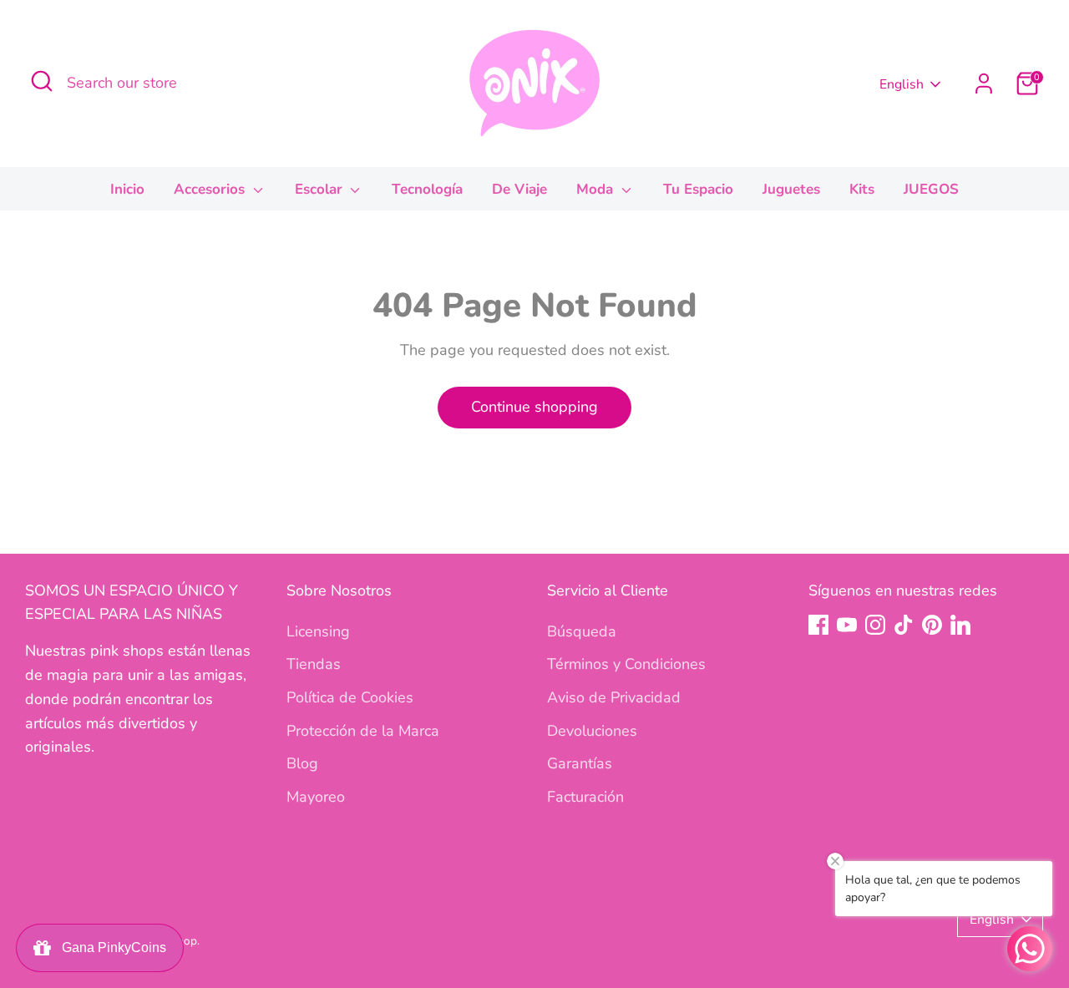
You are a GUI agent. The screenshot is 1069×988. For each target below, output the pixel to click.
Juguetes (791, 189)
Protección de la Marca (362, 731)
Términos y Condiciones (626, 664)
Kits (861, 189)
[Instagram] (875, 625)
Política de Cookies (349, 697)
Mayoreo (315, 797)
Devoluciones (592, 731)
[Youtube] (847, 625)
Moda (596, 189)
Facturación (585, 797)
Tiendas (313, 664)
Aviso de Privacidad (614, 697)
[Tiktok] (904, 625)
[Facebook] (818, 625)
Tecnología (427, 189)
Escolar (321, 189)
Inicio (127, 189)
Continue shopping (534, 407)
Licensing (318, 631)
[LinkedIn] (960, 625)
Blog (302, 763)
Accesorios (211, 189)
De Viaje (519, 189)
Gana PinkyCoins (110, 947)
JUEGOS (931, 189)
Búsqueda (581, 631)
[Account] (984, 83)
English (901, 84)
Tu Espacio (698, 189)
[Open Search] (41, 81)
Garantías (579, 763)
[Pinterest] (932, 625)
